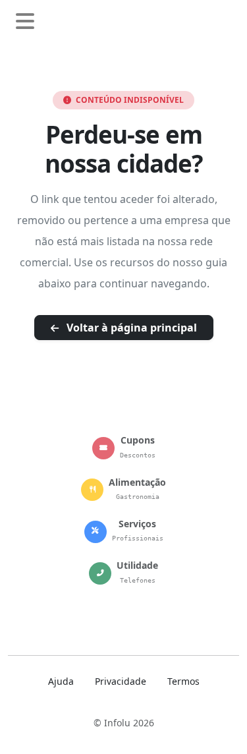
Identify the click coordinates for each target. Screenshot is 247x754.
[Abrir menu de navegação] (25, 21)
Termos (183, 681)
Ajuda (61, 681)
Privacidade (120, 681)
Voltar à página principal (130, 327)
